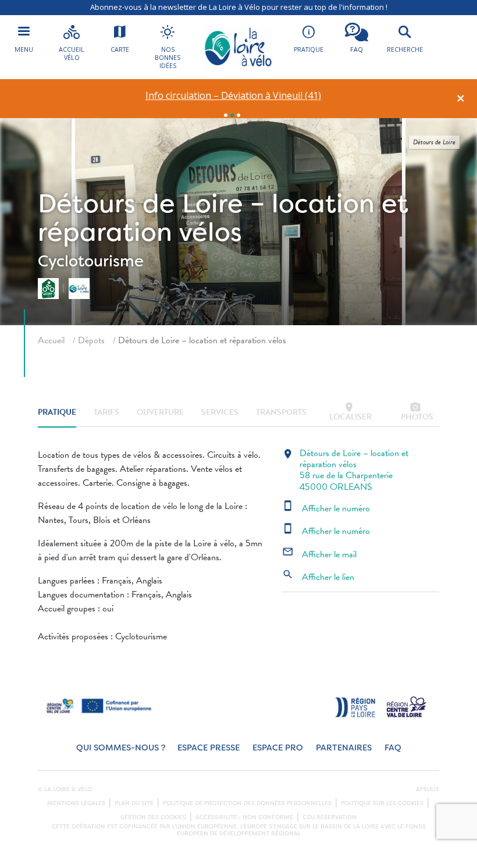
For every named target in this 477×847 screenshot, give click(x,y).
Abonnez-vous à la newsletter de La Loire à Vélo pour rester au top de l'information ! (238, 7)
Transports (281, 412)
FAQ (393, 748)
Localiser (350, 412)
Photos (417, 412)
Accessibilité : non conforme (244, 817)
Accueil (51, 340)
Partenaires (344, 748)
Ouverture (160, 412)
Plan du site (134, 803)
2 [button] (232, 115)
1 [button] (225, 115)
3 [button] (238, 115)
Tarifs (106, 412)
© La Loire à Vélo (65, 789)
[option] (233, 95)
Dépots (91, 340)
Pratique (57, 412)
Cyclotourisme (91, 261)
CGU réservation (329, 817)
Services (219, 412)
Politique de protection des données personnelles (247, 803)
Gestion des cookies (153, 817)
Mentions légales (76, 803)
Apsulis (427, 789)
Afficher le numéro (326, 508)
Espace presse (208, 748)
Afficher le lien (318, 577)
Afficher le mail (319, 554)
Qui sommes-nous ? (120, 748)
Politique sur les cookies (382, 803)
